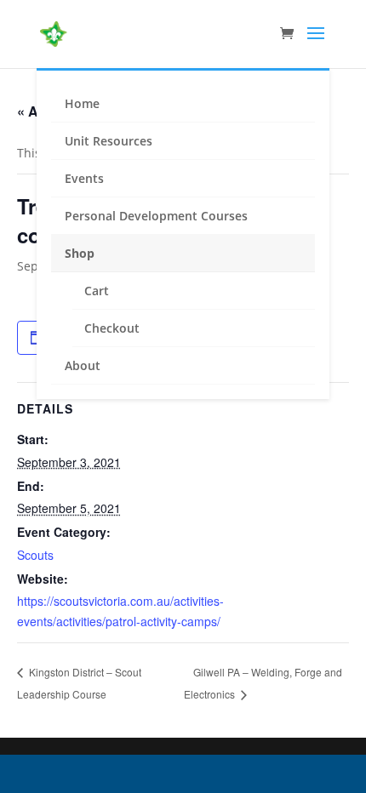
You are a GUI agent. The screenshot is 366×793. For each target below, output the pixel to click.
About (82, 365)
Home (82, 103)
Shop (79, 253)
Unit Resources (108, 141)
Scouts (35, 554)
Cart (96, 290)
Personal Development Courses (156, 216)
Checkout (112, 328)
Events (84, 178)
